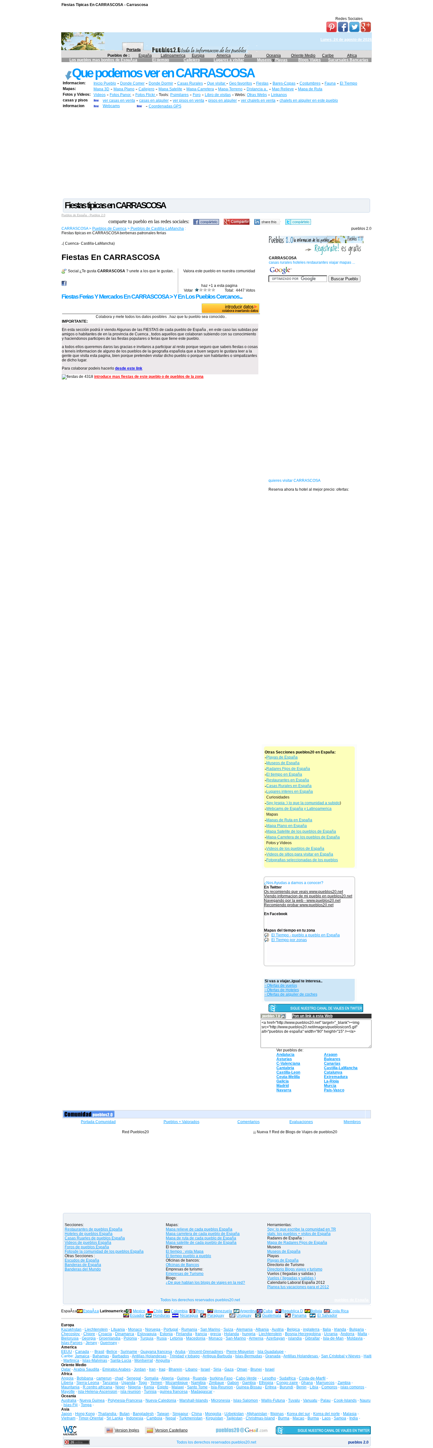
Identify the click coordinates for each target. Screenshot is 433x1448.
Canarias (332, 1063)
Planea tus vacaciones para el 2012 (298, 1287)
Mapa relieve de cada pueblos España (199, 1229)
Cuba (268, 1311)
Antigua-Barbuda (217, 1356)
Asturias (284, 1059)
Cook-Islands (345, 1400)
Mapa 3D (101, 89)
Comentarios (248, 1122)
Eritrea (270, 1387)
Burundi (286, 1387)
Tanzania (110, 1382)
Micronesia (220, 1400)
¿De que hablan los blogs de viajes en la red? (205, 1282)
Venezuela (223, 1311)
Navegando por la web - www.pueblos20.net (302, 900)
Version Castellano (171, 1430)
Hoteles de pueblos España (89, 1233)
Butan (125, 1414)
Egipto (162, 1387)
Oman (242, 1369)
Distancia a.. (257, 89)
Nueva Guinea (92, 1400)
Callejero (192, 60)
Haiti (368, 1356)
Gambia (249, 1382)
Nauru (365, 1400)
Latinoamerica (173, 55)
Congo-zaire (287, 1382)
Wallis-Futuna (273, 1400)
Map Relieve (283, 89)
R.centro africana (97, 1387)
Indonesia (134, 1418)
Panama (299, 1315)
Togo (143, 1382)
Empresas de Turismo (185, 1273)
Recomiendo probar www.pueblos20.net (298, 905)
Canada (82, 1351)
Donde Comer (132, 83)
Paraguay (215, 1315)
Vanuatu (310, 1400)
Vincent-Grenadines (206, 1351)
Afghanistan (257, 1414)
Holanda (231, 1334)
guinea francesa (174, 1391)
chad (119, 1378)
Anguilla (163, 1360)
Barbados (120, 1356)
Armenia (256, 1338)
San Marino (210, 1329)
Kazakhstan (71, 1329)
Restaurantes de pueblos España (93, 1229)
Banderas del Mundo (83, 1269)
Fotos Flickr (145, 95)
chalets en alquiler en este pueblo (309, 100)
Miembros (352, 1122)
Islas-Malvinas (94, 1360)
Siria (217, 1369)
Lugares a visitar (229, 60)
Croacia (105, 1334)
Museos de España (283, 763)
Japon (66, 1414)
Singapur (180, 1414)
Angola (67, 1378)
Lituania (118, 1329)
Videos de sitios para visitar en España (299, 854)
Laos (326, 1418)
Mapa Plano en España (286, 826)
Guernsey (108, 1343)
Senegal (133, 1378)
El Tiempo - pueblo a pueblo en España (305, 935)
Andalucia (285, 1054)
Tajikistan (234, 1418)
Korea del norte (326, 1414)
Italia (327, 1329)
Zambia (344, 1382)
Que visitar (216, 83)
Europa (198, 55)
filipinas (277, 1414)
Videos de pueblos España (88, 1242)
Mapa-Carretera (200, 89)
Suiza (228, 1329)
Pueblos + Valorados (181, 1122)
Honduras (161, 1315)
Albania (262, 1329)
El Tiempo (348, 83)
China (196, 1414)
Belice (112, 1351)
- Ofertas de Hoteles (282, 990)
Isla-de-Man (333, 1338)
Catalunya (333, 1072)
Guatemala (271, 1315)
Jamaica (82, 1356)
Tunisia (150, 1391)
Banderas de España (83, 1265)
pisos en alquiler (222, 100)
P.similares (179, 95)
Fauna (330, 83)
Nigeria (134, 1387)
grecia (215, 1334)
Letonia (176, 1338)
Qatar (66, 1369)
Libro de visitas (218, 95)
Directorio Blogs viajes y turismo (294, 1269)
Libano (191, 1369)
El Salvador (327, 1315)
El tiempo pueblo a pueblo (188, 1256)
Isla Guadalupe (270, 1351)
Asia (248, 55)
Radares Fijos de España (288, 768)
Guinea (183, 1378)
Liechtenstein (96, 1329)
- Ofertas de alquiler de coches (291, 994)
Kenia (149, 1387)
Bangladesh (143, 1414)
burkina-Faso (221, 1378)
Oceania (273, 55)
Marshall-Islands (193, 1400)
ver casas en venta (119, 100)
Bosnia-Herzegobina (303, 1334)
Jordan (140, 1369)
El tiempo (160, 60)
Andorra (347, 1334)
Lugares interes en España (289, 791)
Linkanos (279, 95)
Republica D (292, 1311)
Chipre (89, 1334)
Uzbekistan (234, 1414)
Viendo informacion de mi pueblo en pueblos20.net (308, 896)
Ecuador (137, 1315)
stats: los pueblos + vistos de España (299, 1233)
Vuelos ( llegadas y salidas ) (291, 1278)
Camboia (154, 1418)
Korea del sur (298, 1414)
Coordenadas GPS (165, 106)
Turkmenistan (191, 1418)
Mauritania (70, 1387)
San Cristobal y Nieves (340, 1356)
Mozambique (176, 1382)
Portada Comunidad (98, 1122)
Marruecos (325, 1382)
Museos (264, 60)
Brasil (99, 1351)
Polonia (130, 1338)
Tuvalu (294, 1400)
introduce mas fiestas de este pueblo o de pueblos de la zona (149, 376)
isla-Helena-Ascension (97, 1391)
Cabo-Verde (246, 1378)
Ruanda (200, 1378)
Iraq (162, 1369)
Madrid (282, 1085)
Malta (362, 1334)
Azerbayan (275, 1338)
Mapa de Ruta (310, 89)
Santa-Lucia (120, 1360)
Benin (301, 1387)
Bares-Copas (284, 83)
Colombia (179, 1311)
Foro (197, 95)
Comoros (329, 1387)
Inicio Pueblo (105, 83)
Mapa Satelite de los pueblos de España (301, 831)
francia (201, 1334)
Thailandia (107, 1414)
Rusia (162, 1338)
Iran (152, 1369)
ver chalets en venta (258, 100)
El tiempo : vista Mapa (185, 1251)
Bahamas (101, 1356)
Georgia (89, 1338)
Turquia (146, 1338)
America (224, 55)
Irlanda (340, 1329)
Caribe (328, 55)
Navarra (283, 1090)
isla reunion (130, 1391)
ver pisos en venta (188, 100)
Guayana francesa (156, 1351)
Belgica (293, 1329)
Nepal (170, 1418)
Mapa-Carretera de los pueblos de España (303, 837)
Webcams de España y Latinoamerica (299, 808)
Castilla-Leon (288, 1072)
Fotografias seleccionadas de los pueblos (302, 860)
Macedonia (195, 1338)
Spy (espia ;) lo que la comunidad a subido (303, 803)
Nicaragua (189, 1315)
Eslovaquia (147, 1334)
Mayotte (68, 1391)
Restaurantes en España (287, 780)
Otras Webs (257, 95)
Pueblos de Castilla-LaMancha (157, 228)
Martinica (71, 1360)
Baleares (332, 1059)
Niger (120, 1387)
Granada (273, 1356)
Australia (68, 1400)
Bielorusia (70, 1338)
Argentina (248, 1311)
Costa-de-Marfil (312, 1378)
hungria (248, 1334)
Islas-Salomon (245, 1400)
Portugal (171, 1329)
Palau (325, 1400)
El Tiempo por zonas (289, 940)
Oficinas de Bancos (182, 1265)
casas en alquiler (154, 100)
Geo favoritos (240, 83)
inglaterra (311, 1329)
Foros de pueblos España (87, 1247)
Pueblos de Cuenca (109, 228)
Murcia (330, 1085)
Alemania (244, 1329)
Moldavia (355, 1338)
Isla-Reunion (222, 1387)
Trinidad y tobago (185, 1356)
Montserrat (143, 1360)
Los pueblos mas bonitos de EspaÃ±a (103, 60)
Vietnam (68, 1418)
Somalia (151, 1378)
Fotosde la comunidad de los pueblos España (104, 1251)
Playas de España (282, 757)
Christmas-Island (260, 1418)
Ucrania (331, 1334)
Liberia (67, 1382)
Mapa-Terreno (230, 89)
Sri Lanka (115, 1418)
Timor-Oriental (91, 1418)
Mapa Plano (123, 89)
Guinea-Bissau (249, 1387)
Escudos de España (82, 1260)
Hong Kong (85, 1414)
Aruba (180, 1351)
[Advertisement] (216, 153)
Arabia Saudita (86, 1369)
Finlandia (184, 1334)
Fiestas (262, 83)
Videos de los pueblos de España (295, 848)
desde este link (128, 368)
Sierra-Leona (87, 1382)
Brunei (256, 1369)
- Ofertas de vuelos (281, 985)
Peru (200, 1311)
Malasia (350, 1414)
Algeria (167, 1378)
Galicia (282, 1081)
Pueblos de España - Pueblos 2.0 (83, 215)
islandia (295, 1338)
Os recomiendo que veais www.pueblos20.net (303, 891)
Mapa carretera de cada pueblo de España (203, 1233)
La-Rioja (331, 1081)
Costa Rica (339, 1311)
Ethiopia (266, 1382)
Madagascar (201, 1391)
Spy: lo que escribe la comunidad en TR (301, 1229)
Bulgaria (356, 1329)
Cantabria (285, 1068)
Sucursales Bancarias (348, 60)
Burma (283, 1418)
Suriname (128, 1351)
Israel (205, 1369)
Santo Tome (197, 1387)
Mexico (139, 1311)
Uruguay (243, 1315)
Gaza (229, 1369)
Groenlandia (109, 1338)
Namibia (198, 1382)
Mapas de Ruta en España (289, 820)
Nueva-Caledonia (160, 1400)
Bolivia (316, 1311)
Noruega (152, 1329)
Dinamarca (124, 1334)
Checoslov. (70, 1334)
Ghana (307, 1382)
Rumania (189, 1329)
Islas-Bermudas (248, 1356)
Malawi (177, 1387)
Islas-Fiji (70, 1405)
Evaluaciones (301, 1122)
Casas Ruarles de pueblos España (95, 1238)
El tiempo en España (284, 774)
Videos (100, 95)
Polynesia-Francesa (125, 1400)
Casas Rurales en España (289, 786)
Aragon (330, 1054)
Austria (278, 1329)
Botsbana (85, 1378)
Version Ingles (127, 1430)
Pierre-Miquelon (240, 1351)
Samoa (340, 1418)
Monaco (135, 1329)
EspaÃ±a (91, 1311)
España (145, 55)
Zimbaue (216, 1382)
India (353, 1418)
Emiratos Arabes (116, 1369)
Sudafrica (287, 1378)
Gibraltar (312, 1338)
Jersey (91, 1343)
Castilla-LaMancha (341, 1068)
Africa (352, 55)
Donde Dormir (161, 83)
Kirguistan (214, 1418)
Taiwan (163, 1414)
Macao (298, 1418)
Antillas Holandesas (149, 1356)
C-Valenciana (288, 1063)
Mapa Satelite (170, 89)
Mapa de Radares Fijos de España (297, 1242)
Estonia (166, 1334)
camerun (104, 1378)
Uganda (128, 1382)
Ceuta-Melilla (288, 1077)
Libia (314, 1387)
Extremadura (336, 1077)
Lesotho (269, 1378)
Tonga (86, 1405)
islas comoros (352, 1387)
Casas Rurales (190, 83)
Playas (281, 60)
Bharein (175, 1369)
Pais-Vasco (334, 1090)
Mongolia (213, 1414)
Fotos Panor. (120, 95)
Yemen (156, 1382)
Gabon (233, 1382)
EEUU (66, 1351)
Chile (158, 1311)
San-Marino (236, 1338)
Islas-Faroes (71, 1343)
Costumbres (310, 83)
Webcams (111, 106)
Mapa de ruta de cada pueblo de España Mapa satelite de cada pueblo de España (201, 1240)
